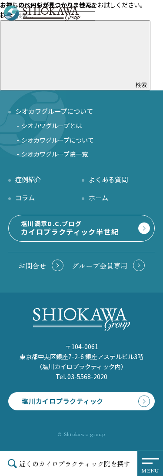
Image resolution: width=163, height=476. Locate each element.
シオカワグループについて (57, 140)
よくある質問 (108, 179)
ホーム (98, 197)
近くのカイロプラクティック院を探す (74, 463)
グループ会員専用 (99, 265)
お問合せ (32, 265)
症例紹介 (28, 179)
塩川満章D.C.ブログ (70, 228)
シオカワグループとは (51, 125)
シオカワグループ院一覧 (54, 154)
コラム (25, 197)
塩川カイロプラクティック (62, 401)
